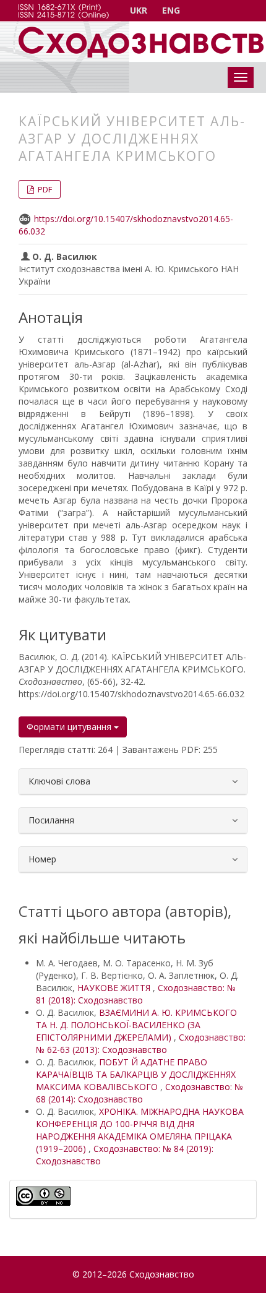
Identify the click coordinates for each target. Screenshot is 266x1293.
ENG (171, 10)
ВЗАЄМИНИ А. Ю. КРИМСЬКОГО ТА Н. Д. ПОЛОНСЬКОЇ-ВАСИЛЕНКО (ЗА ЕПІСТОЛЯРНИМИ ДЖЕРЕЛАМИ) (136, 1025)
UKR (138, 10)
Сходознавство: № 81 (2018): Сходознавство (136, 994)
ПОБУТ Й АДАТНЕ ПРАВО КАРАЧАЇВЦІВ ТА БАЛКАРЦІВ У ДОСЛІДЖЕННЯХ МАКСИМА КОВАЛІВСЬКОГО (136, 1074)
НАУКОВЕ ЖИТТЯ (115, 988)
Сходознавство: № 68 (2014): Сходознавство (139, 1093)
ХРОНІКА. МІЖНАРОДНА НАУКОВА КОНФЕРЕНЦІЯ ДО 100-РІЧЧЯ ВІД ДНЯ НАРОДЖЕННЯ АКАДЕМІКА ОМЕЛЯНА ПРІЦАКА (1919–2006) (140, 1130)
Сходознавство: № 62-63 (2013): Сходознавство (141, 1043)
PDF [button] (44, 189)
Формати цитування (70, 726)
